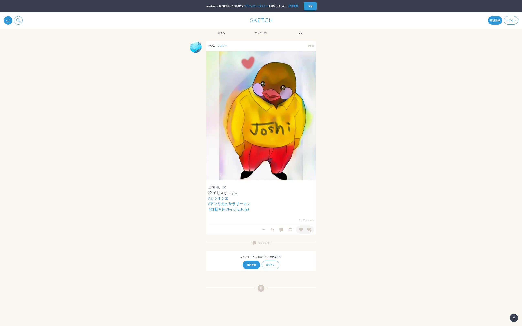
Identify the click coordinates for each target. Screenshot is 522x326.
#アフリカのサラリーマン (229, 203)
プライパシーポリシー (256, 5)
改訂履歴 (293, 5)
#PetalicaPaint (237, 209)
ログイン (511, 20)
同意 (310, 6)
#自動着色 (217, 209)
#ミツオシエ (218, 198)
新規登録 (495, 20)
